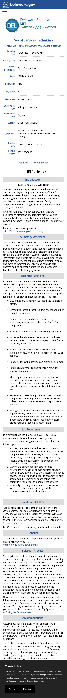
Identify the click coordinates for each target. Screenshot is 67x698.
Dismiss (27, 689)
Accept (12, 689)
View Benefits (41, 162)
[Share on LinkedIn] (38, 171)
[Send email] (44, 171)
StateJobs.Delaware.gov (18, 612)
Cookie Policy (39, 681)
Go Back (23, 162)
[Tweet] (33, 171)
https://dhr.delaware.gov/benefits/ (21, 544)
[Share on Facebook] (29, 171)
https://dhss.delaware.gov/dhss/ (19, 231)
